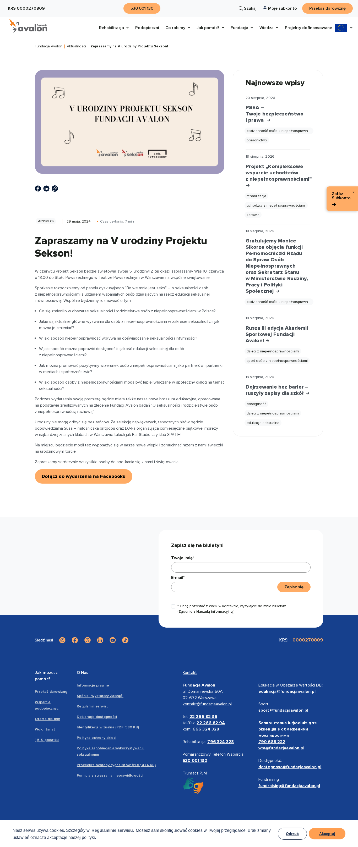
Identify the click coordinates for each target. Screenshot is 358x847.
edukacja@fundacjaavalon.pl (287, 691)
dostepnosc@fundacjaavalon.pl (289, 767)
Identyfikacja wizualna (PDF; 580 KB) (108, 727)
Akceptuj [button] (327, 834)
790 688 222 (271, 741)
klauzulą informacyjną (214, 611)
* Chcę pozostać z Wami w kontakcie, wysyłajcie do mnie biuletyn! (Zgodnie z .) (231, 609)
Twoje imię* (182, 558)
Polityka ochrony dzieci (96, 737)
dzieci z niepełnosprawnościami (273, 351)
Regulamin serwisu (93, 706)
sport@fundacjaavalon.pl (283, 710)
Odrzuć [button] (292, 834)
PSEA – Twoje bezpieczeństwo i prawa (275, 113)
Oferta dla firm (47, 719)
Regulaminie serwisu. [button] (112, 830)
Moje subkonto (282, 8)
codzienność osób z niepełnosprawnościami (280, 131)
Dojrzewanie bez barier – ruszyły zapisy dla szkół (277, 390)
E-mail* (178, 577)
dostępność (256, 404)
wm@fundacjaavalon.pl (281, 748)
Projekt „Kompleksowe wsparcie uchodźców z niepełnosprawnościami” (278, 172)
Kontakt (190, 672)
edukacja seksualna (263, 422)
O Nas (83, 672)
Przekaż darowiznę (51, 691)
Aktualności (76, 46)
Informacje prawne (93, 685)
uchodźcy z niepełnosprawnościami (276, 205)
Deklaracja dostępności (97, 717)
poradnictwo (257, 140)
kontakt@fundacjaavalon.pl (207, 704)
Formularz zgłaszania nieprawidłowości (110, 775)
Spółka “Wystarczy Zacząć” (100, 696)
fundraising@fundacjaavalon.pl (289, 785)
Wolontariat (45, 729)
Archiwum (46, 221)
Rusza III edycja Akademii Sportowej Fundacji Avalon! (277, 334)
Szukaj (250, 8)
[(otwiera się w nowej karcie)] (38, 188)
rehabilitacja (256, 196)
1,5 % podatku (47, 740)
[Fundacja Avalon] (28, 26)
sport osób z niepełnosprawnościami (277, 360)
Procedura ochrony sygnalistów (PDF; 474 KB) (116, 765)
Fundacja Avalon (48, 46)
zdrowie (253, 215)
